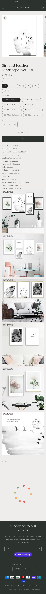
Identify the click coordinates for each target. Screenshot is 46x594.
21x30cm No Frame (32, 105)
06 (5, 91)
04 (28, 86)
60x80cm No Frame (32, 115)
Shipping (4, 78)
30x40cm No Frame (11, 110)
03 (20, 86)
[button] (2, 7)
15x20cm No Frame (31, 100)
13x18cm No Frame (11, 100)
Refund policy (36, 585)
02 (13, 86)
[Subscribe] (39, 548)
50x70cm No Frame (11, 115)
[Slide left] (18, 60)
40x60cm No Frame (32, 110)
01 (5, 86)
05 (36, 86)
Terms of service (24, 589)
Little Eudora (14, 585)
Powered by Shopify (24, 585)
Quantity (4, 120)
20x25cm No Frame (11, 105)
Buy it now (23, 139)
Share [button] (6, 461)
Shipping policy (35, 589)
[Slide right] (27, 60)
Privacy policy (12, 589)
